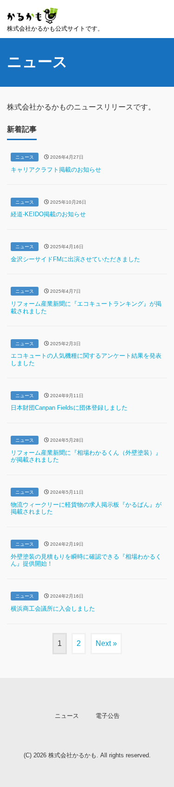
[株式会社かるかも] (32, 12)
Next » (106, 643)
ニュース (67, 715)
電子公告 (108, 715)
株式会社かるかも (72, 755)
